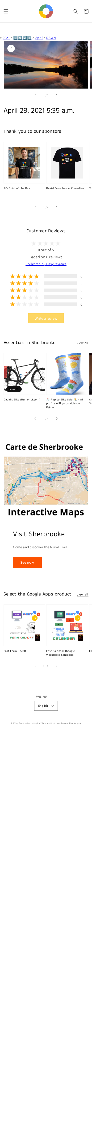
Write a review (46, 318)
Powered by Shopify (71, 723)
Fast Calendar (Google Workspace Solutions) (60, 653)
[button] (6, 11)
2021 (6, 37)
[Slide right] (56, 95)
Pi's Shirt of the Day (17, 188)
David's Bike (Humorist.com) (22, 400)
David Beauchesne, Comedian (65, 188)
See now (27, 562)
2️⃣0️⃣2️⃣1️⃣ (22, 37)
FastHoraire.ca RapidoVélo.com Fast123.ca (40, 723)
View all (82, 343)
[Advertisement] (46, 940)
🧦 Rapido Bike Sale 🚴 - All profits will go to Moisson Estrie (65, 404)
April (39, 37)
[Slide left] (35, 95)
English (43, 706)
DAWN (51, 37)
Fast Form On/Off (15, 651)
